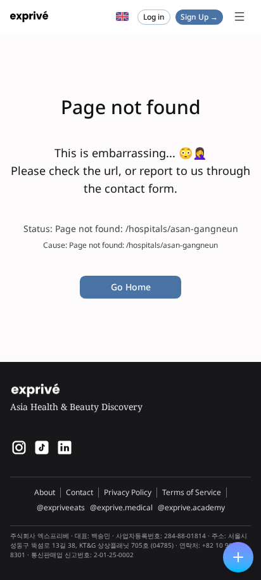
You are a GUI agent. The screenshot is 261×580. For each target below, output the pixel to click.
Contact (79, 492)
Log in (154, 16)
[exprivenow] (19, 447)
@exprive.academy (191, 508)
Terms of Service (191, 492)
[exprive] (42, 447)
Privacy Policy (127, 492)
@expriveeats (61, 508)
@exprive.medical (121, 508)
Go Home (131, 287)
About (44, 492)
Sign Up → (199, 16)
